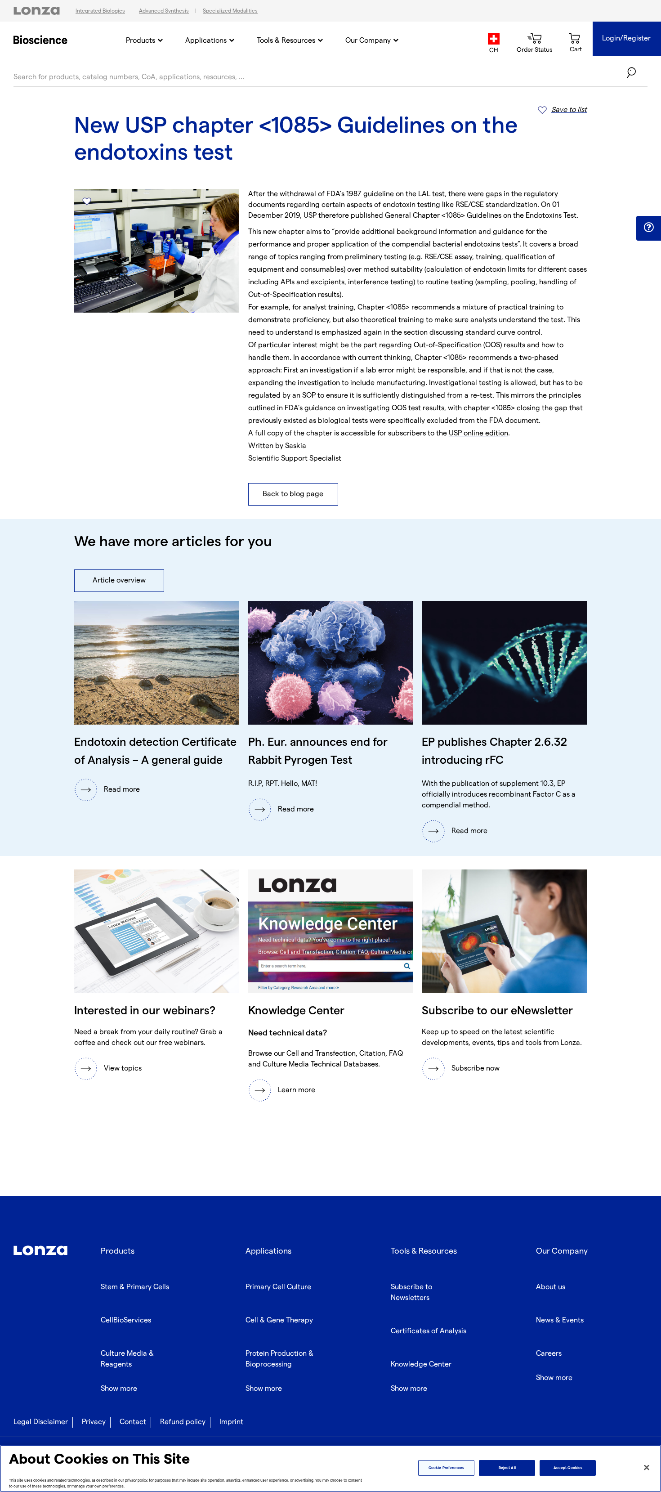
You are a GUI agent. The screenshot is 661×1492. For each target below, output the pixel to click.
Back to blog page (293, 494)
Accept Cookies (568, 1468)
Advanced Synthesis (164, 11)
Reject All (507, 1468)
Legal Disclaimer (40, 1422)
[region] (330, 1468)
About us (550, 1287)
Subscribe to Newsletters (411, 1292)
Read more (122, 789)
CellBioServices (126, 1320)
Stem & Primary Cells (135, 1287)
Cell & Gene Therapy (279, 1320)
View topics (123, 1068)
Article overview (119, 580)
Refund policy (182, 1422)
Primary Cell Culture (278, 1287)
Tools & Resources (286, 40)
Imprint (231, 1422)
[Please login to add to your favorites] (86, 201)
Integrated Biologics (100, 11)
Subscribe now (475, 1068)
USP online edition (478, 433)
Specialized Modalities (230, 11)
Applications (206, 40)
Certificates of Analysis (428, 1331)
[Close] (647, 1468)
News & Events (560, 1320)
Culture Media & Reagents (127, 1359)
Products (140, 40)
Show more (119, 1388)
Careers (549, 1353)
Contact (133, 1422)
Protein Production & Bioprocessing (279, 1359)
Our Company (368, 40)
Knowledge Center (421, 1364)
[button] (648, 227)
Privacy (94, 1422)
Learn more (296, 1090)
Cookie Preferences (446, 1468)
